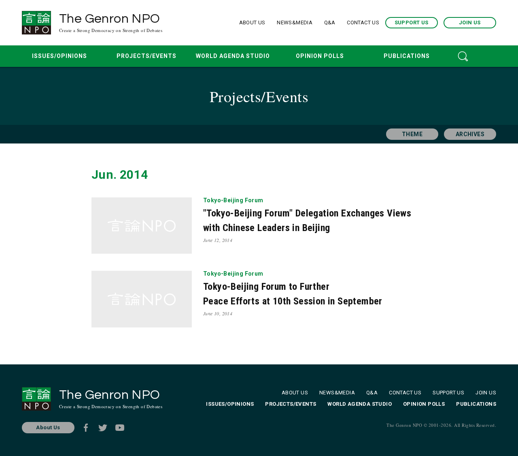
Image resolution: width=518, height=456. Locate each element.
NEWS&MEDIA (294, 22)
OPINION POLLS (320, 56)
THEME (412, 134)
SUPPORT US (412, 22)
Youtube (119, 427)
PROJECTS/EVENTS (146, 56)
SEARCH (463, 56)
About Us (48, 427)
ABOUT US (252, 22)
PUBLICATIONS (407, 56)
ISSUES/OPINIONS (59, 56)
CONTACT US (363, 22)
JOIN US (470, 22)
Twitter (102, 427)
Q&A (329, 22)
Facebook (85, 427)
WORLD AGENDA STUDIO (233, 56)
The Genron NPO (110, 22)
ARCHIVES (470, 134)
